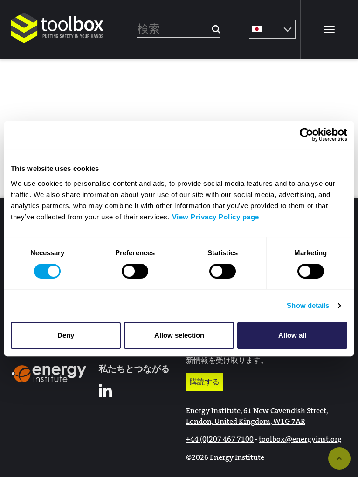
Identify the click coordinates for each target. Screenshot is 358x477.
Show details (308, 305)
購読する (205, 382)
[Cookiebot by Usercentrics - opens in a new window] (306, 135)
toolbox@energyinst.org (300, 439)
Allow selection (179, 335)
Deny (65, 335)
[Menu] (329, 29)
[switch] (135, 271)
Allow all (292, 335)
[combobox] (178, 29)
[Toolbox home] (57, 44)
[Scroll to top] (339, 458)
